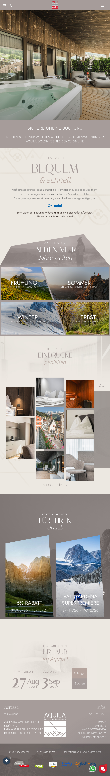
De (90, 714)
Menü (102, 6)
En (103, 714)
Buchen (80, 683)
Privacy (101, 722)
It (97, 714)
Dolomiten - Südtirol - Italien (22, 733)
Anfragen (79, 673)
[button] (85, 756)
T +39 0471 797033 (47, 752)
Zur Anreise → (12, 714)
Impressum (99, 726)
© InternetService (93, 737)
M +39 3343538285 (19, 752)
